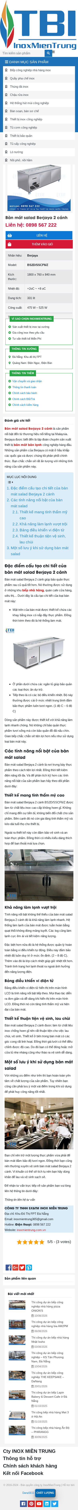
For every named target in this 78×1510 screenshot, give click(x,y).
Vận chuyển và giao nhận (27, 381)
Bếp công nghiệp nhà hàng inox (30, 70)
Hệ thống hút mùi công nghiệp (29, 103)
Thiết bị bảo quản (20, 135)
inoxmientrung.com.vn (31, 1230)
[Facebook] (23, 1504)
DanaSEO (28, 1492)
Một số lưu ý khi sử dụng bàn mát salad (39, 551)
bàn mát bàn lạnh (28, 444)
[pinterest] (31, 1504)
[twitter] (54, 1504)
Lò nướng (16, 152)
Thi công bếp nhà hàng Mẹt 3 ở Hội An (50, 1414)
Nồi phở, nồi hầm (20, 160)
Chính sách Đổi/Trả (23, 399)
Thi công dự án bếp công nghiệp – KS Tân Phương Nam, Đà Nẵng (47, 1357)
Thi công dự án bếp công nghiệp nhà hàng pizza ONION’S (47, 1306)
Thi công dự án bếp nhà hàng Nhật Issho (50, 1339)
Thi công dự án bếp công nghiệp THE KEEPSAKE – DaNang (47, 1377)
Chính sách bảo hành (24, 393)
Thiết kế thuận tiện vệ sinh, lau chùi (43, 539)
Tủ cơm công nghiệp (23, 127)
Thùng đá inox (18, 86)
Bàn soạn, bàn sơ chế (24, 111)
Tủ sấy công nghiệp (22, 143)
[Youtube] (39, 1504)
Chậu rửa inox (19, 94)
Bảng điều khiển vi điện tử (42, 530)
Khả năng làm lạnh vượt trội (43, 524)
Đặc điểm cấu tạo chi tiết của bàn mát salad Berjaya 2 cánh (39, 491)
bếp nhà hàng (33, 590)
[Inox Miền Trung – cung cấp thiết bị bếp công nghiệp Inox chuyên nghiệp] (38, 24)
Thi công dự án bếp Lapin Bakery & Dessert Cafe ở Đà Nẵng (49, 1396)
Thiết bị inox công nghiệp (25, 119)
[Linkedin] (46, 1504)
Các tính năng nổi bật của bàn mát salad (37, 503)
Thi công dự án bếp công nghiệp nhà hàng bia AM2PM (49, 1324)
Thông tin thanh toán (24, 387)
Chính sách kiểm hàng (25, 404)
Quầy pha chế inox (22, 78)
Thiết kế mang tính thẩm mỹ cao (43, 515)
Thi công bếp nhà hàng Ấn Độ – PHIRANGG (50, 1430)
